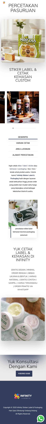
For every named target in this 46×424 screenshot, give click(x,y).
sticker (30, 166)
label (25, 166)
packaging (22, 169)
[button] (42, 2)
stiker (19, 166)
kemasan (13, 169)
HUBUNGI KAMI (24, 374)
